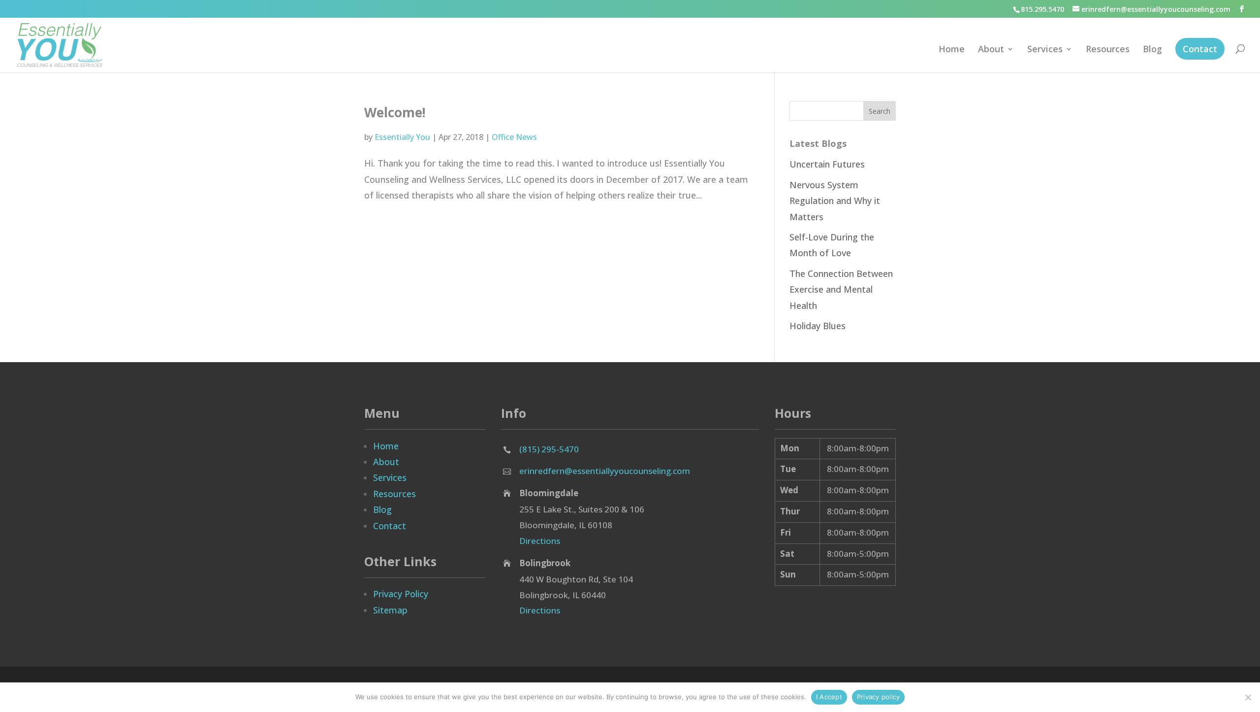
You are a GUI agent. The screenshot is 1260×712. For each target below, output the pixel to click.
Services (1045, 50)
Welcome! (395, 112)
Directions (539, 540)
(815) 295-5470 (549, 449)
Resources (1108, 50)
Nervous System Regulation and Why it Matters (834, 201)
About (991, 50)
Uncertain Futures (827, 164)
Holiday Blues (817, 326)
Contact (1200, 49)
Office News (514, 137)
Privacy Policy (400, 594)
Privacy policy (878, 697)
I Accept (829, 697)
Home (952, 50)
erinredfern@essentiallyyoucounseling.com (604, 470)
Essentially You (402, 137)
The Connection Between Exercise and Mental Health (841, 289)
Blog (1152, 50)
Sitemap (390, 610)
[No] (1248, 697)
